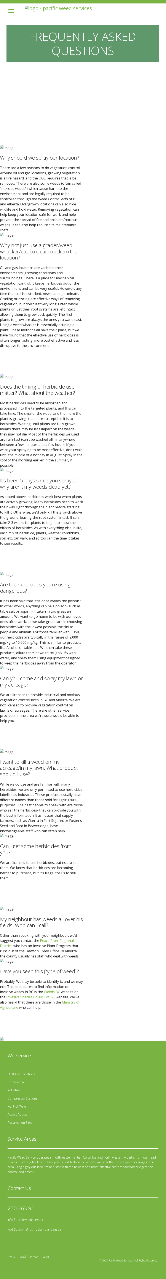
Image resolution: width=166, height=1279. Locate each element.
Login (46, 1256)
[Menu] (11, 11)
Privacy (34, 1256)
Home (12, 1256)
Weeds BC (52, 991)
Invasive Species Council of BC (30, 997)
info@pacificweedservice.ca (26, 1220)
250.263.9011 (24, 1208)
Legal (23, 1256)
